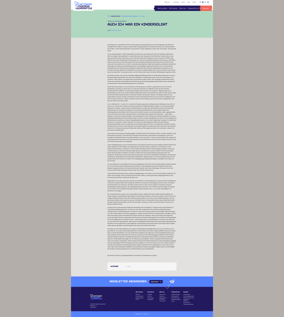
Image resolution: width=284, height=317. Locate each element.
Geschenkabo (186, 302)
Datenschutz (138, 314)
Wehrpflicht (150, 299)
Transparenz (162, 301)
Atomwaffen (150, 298)
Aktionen (138, 294)
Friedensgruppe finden (139, 298)
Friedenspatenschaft (188, 298)
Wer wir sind (162, 294)
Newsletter (176, 2)
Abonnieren (154, 281)
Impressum (146, 314)
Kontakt (194, 2)
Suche (168, 2)
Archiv (172, 301)
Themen (149, 296)
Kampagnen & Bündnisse (162, 298)
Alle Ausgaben (174, 296)
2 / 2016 (128, 266)
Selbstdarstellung (175, 299)
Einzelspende (186, 294)
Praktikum (162, 296)
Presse (183, 2)
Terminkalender (139, 296)
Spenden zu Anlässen (186, 300)
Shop (188, 2)
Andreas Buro (116, 30)
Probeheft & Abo (175, 298)
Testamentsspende (188, 304)
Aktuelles (149, 294)
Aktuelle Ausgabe (175, 294)
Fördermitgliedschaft (188, 296)
